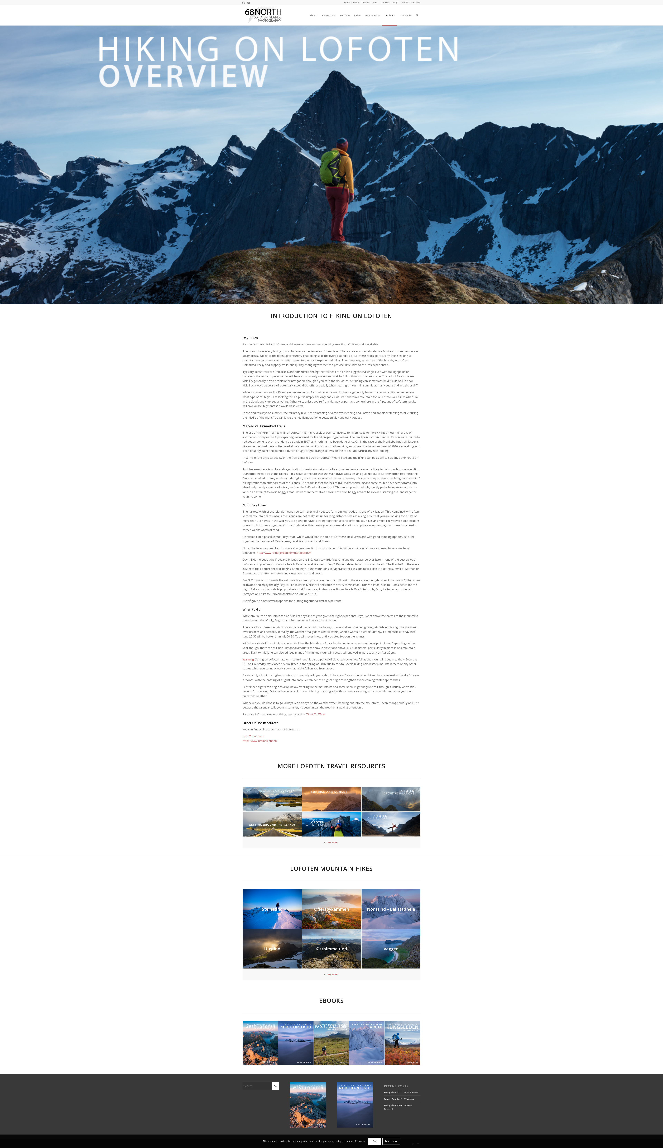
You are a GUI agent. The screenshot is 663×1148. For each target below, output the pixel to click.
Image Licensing (361, 2)
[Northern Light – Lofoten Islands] (296, 1043)
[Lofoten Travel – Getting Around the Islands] (272, 824)
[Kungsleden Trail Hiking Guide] (402, 1043)
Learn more (391, 1141)
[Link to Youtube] (248, 2)
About (375, 2)
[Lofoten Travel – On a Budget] (391, 824)
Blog (395, 2)
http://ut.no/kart (253, 736)
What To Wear (315, 714)
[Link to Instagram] (243, 2)
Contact (404, 2)
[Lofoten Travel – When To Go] (331, 824)
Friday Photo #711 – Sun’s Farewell (401, 1092)
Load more (331, 842)
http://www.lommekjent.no (260, 741)
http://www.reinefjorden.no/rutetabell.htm (284, 553)
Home (347, 2)
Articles (385, 2)
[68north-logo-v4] (263, 15)
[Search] (417, 15)
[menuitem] (347, 2)
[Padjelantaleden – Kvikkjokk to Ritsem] (331, 1043)
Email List (415, 2)
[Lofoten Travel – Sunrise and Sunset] (331, 799)
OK (374, 1141)
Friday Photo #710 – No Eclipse (399, 1098)
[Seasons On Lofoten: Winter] (367, 1043)
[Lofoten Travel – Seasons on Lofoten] (272, 799)
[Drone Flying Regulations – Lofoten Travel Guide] (391, 799)
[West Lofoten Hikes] (260, 1043)
